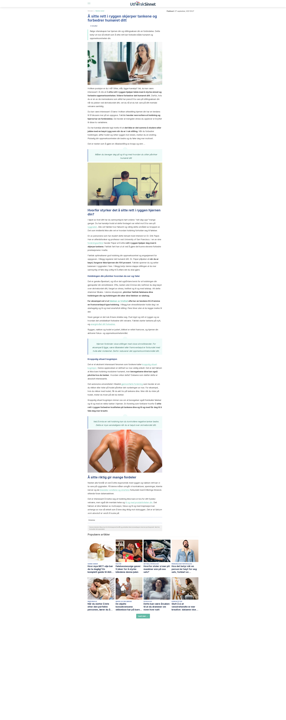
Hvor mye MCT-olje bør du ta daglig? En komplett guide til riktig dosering (100, 569)
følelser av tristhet (119, 301)
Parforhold (92, 601)
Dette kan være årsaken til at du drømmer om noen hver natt (157, 606)
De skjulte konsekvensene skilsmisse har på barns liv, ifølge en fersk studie (129, 606)
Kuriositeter (177, 601)
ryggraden (92, 227)
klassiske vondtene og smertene (115, 490)
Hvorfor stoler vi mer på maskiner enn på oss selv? (157, 569)
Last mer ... (143, 616)
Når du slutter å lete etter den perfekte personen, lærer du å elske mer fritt (99, 606)
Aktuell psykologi (151, 564)
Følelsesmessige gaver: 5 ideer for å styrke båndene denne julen (128, 569)
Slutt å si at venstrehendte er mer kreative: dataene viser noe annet (184, 606)
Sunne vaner (100, 11)
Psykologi (148, 601)
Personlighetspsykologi (182, 564)
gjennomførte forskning (132, 384)
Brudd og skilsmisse (124, 601)
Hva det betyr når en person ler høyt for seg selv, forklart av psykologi (184, 569)
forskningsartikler (95, 243)
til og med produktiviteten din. (139, 502)
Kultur (118, 564)
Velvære (91, 11)
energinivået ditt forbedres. (103, 324)
